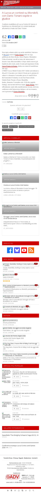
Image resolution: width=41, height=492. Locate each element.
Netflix (17, 7)
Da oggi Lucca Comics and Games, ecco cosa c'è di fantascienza (20, 217)
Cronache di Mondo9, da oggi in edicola (15, 309)
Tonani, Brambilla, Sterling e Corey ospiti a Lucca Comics (18, 268)
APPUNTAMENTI (10, 148)
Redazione (27, 458)
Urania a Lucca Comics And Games (16, 185)
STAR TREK (15, 412)
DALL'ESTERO (16, 380)
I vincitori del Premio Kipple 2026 (13, 338)
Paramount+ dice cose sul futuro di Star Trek (24, 415)
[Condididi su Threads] (16, 36)
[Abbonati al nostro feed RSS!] (31, 250)
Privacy (15, 458)
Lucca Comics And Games (26, 126)
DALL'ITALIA (16, 370)
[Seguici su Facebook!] (10, 250)
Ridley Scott (10, 7)
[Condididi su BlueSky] (13, 36)
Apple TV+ (3, 7)
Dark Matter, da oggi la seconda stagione (16, 330)
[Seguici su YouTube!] (24, 250)
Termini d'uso (8, 458)
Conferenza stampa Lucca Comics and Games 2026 (18, 447)
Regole (21, 458)
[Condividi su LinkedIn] (24, 36)
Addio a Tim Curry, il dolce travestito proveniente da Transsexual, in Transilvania (19, 358)
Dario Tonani (19, 55)
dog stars (30, 7)
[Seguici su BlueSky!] (17, 250)
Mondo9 (6, 55)
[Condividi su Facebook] (9, 36)
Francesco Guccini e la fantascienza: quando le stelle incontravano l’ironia (25, 373)
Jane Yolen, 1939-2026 (20, 383)
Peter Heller (23, 7)
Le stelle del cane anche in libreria (24, 393)
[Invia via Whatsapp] (20, 36)
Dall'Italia (10, 102)
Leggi (17, 376)
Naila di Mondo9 (8, 277)
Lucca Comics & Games (9, 66)
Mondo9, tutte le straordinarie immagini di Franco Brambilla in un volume (19, 300)
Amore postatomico (9, 323)
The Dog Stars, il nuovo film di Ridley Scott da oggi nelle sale (21, 348)
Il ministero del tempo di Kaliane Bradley (23, 405)
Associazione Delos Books (19, 468)
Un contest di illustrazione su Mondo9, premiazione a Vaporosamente (20, 290)
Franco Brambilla (19, 91)
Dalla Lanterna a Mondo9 (13, 154)
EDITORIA (15, 391)
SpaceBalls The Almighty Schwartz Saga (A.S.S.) (19, 435)
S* (9, 40)
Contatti (35, 458)
